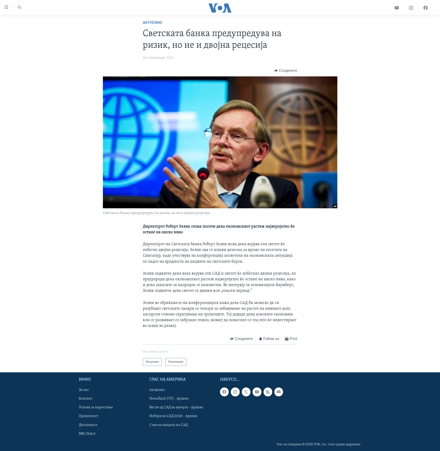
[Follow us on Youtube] (257, 391)
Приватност (88, 416)
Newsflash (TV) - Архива (169, 399)
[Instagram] (411, 7)
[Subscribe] (278, 391)
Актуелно (152, 23)
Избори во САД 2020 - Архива (173, 416)
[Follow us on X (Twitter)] (246, 391)
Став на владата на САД (168, 425)
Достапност (88, 425)
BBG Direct (87, 434)
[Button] (285, 71)
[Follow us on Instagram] (235, 391)
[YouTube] (397, 7)
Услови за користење (96, 407)
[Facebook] (425, 7)
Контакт (85, 399)
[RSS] (268, 391)
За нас (84, 390)
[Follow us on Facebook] (224, 391)
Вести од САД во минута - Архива (176, 407)
